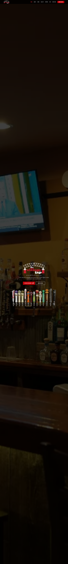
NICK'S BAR (54, 1)
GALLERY (42, 1)
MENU (38, 1)
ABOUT (35, 1)
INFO (50, 1)
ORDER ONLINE (61, 1)
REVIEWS (46, 1)
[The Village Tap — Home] (6, 2)
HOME (31, 1)
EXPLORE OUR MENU (28, 283)
